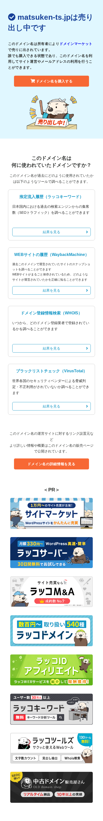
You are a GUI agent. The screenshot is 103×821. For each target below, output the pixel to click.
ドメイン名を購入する (54, 81)
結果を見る (51, 232)
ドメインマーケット (76, 44)
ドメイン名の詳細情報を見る (51, 464)
